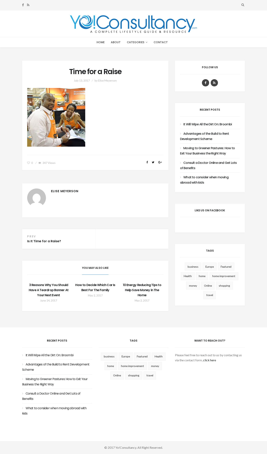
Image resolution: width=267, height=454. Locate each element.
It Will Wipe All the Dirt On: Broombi (207, 124)
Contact (161, 42)
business (193, 266)
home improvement (223, 276)
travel (209, 295)
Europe (209, 266)
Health (188, 276)
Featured (226, 266)
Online (208, 285)
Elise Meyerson (107, 80)
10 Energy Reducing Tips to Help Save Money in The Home (142, 290)
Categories (135, 42)
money (193, 285)
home (202, 276)
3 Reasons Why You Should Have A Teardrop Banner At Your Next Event (48, 290)
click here (209, 360)
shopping (224, 285)
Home (101, 42)
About (116, 42)
